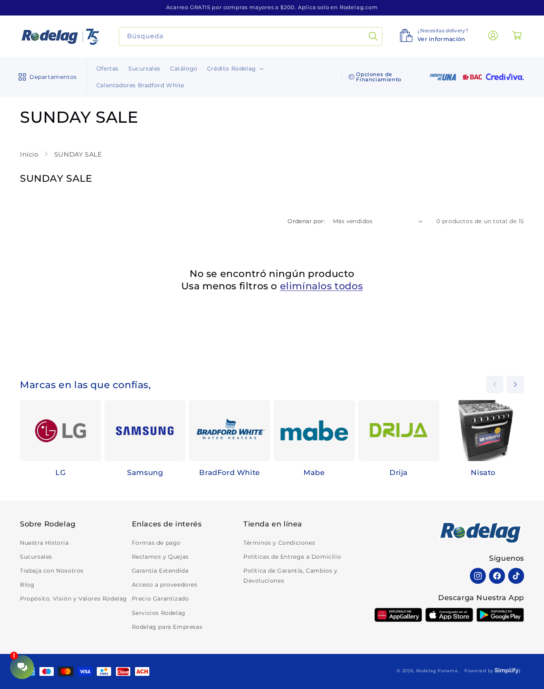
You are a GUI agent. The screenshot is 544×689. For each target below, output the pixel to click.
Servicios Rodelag (159, 612)
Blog (27, 584)
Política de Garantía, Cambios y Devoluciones (290, 575)
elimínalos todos (321, 286)
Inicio (30, 154)
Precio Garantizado (160, 598)
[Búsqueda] (373, 36)
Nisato (483, 472)
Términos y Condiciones (279, 542)
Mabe (314, 472)
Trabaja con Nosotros (52, 570)
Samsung (145, 472)
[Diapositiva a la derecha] (515, 384)
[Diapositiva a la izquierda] (494, 384)
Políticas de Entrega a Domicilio (292, 556)
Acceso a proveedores (165, 584)
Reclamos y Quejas (160, 556)
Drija (398, 472)
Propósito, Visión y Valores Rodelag (73, 598)
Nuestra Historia (44, 542)
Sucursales (36, 556)
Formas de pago (156, 542)
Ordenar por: (306, 221)
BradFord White (229, 472)
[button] (46, 77)
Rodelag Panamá (437, 670)
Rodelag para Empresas (167, 626)
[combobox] (250, 36)
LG (60, 472)
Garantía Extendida (160, 570)
